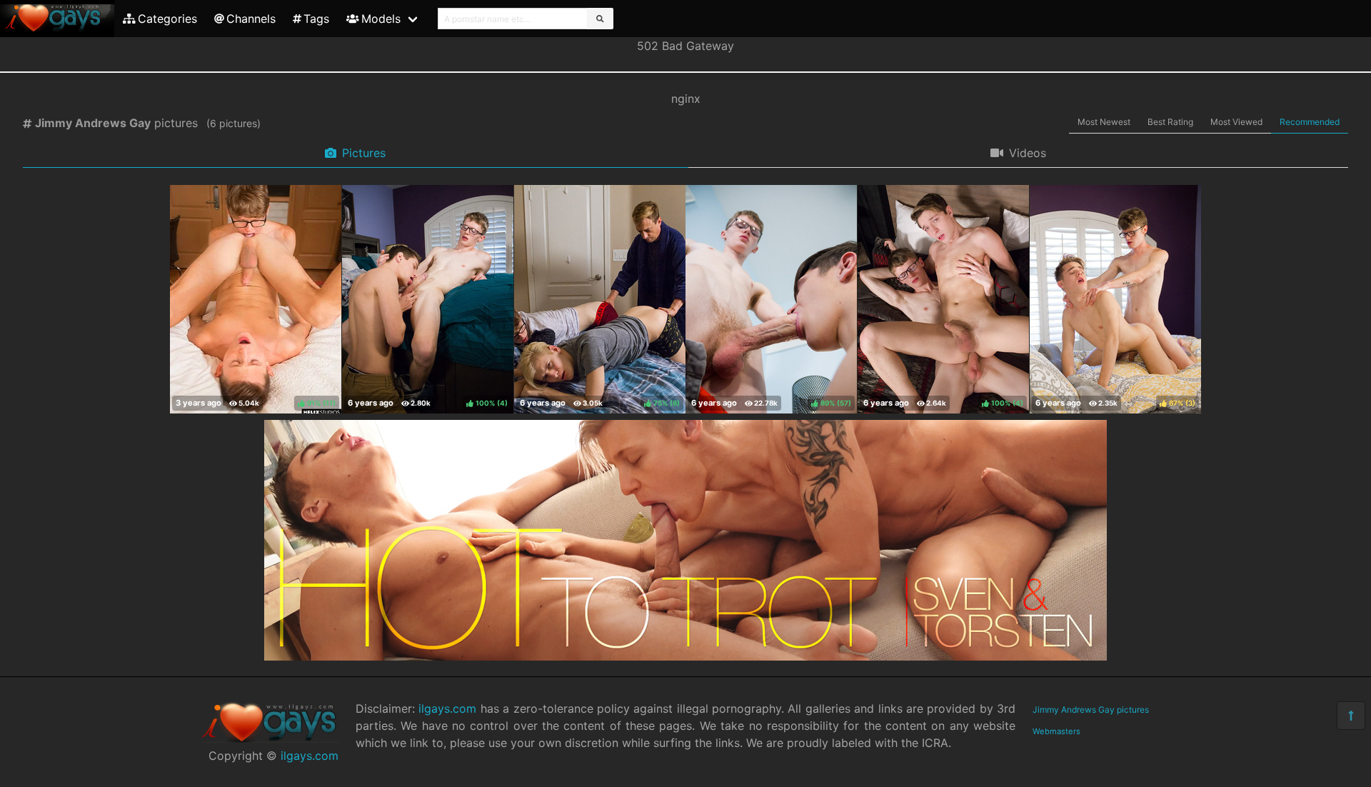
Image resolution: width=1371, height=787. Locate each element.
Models (381, 18)
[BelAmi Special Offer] (685, 656)
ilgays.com (309, 755)
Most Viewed (1236, 121)
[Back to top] (1351, 715)
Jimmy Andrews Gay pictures (1091, 709)
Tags (316, 18)
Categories (167, 18)
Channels (251, 18)
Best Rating (1170, 121)
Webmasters (1056, 731)
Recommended (1310, 121)
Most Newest (1104, 121)
